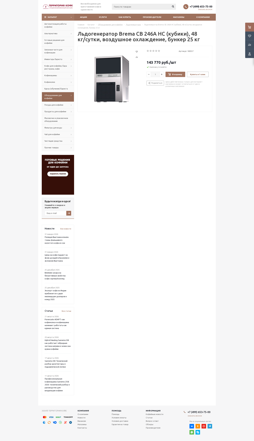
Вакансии (82, 421)
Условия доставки (120, 421)
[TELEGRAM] (210, 426)
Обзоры (149, 424)
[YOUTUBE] (204, 426)
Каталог (52, 17)
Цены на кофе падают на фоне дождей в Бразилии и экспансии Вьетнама (57, 258)
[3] (153, 51)
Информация (153, 411)
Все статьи (66, 311)
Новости (81, 418)
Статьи (149, 418)
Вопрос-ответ (152, 421)
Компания (83, 411)
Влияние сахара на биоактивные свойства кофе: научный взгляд (55, 276)
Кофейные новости (154, 414)
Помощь (116, 411)
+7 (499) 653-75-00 (201, 6)
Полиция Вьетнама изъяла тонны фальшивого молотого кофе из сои (56, 240)
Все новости (65, 229)
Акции (83, 17)
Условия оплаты (119, 418)
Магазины (178, 17)
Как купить (125, 17)
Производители (152, 17)
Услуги (103, 17)
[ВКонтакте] (191, 426)
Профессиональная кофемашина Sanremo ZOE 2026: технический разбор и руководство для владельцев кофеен (57, 385)
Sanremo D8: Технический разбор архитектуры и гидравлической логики (56, 364)
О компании (203, 17)
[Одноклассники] (197, 426)
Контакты (82, 428)
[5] (159, 51)
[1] (148, 51)
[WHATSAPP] (191, 432)
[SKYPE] (197, 432)
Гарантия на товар (120, 424)
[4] (156, 51)
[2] (150, 51)
